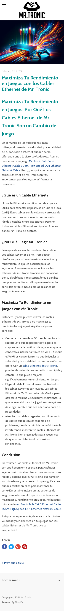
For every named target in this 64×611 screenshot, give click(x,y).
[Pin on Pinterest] (24, 546)
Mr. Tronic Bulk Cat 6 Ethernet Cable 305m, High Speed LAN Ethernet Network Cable (31, 165)
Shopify (19, 602)
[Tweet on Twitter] (11, 546)
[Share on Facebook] (4, 546)
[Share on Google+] (18, 546)
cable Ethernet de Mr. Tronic (40, 365)
